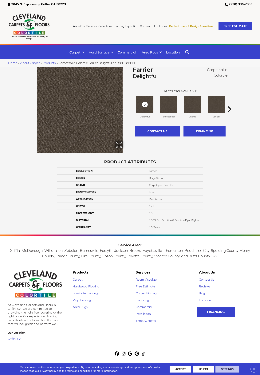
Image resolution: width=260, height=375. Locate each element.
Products (49, 63)
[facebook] (117, 354)
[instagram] (123, 354)
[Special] (216, 104)
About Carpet (30, 63)
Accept (180, 369)
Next (229, 103)
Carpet (75, 52)
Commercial (127, 52)
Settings (227, 369)
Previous (131, 103)
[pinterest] (137, 354)
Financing (204, 131)
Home (12, 63)
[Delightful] (144, 104)
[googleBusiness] (130, 354)
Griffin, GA (15, 338)
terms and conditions (79, 370)
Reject (203, 369)
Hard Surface (99, 52)
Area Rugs (150, 52)
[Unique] (192, 104)
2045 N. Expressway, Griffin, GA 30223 (38, 4)
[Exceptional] (168, 104)
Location (173, 52)
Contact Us (157, 131)
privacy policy (48, 370)
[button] (235, 26)
